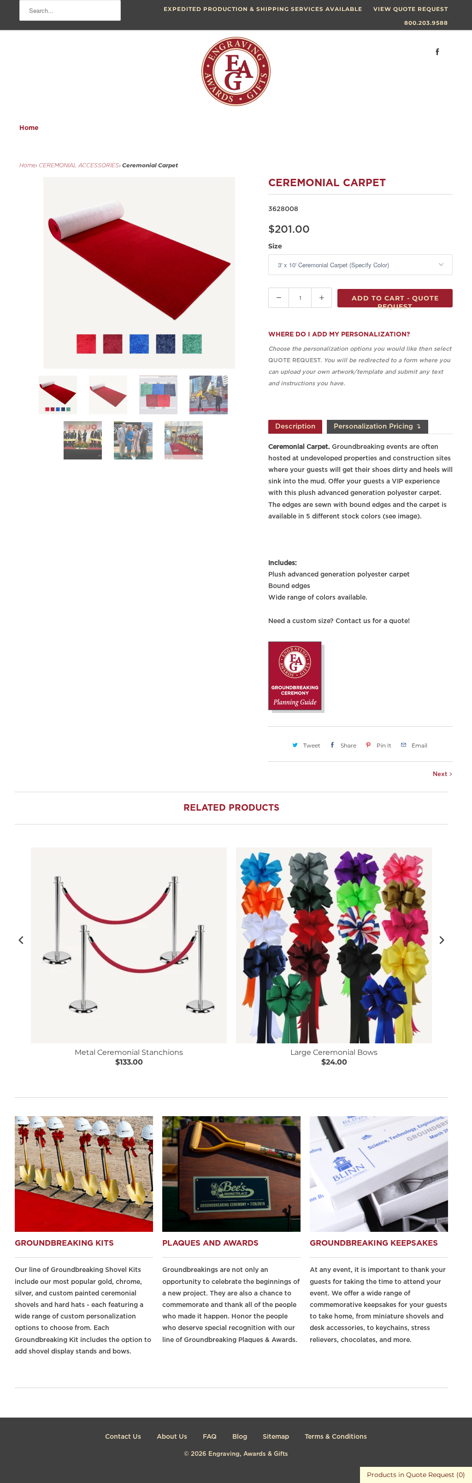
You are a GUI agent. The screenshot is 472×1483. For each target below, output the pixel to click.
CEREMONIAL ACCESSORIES (79, 165)
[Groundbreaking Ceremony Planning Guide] (296, 711)
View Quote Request (410, 9)
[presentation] (21, 940)
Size (275, 246)
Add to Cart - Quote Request (395, 300)
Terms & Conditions (336, 1437)
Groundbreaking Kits (64, 1243)
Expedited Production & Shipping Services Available (263, 9)
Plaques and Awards (210, 1243)
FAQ (210, 1437)
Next (441, 774)
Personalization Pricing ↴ (377, 427)
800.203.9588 (426, 22)
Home (29, 128)
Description (295, 427)
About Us (172, 1437)
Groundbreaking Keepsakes (374, 1243)
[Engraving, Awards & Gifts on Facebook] (437, 51)
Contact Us (123, 1437)
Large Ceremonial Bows (334, 1052)
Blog (239, 1437)
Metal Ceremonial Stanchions (129, 1052)
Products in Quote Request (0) (416, 1475)
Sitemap (276, 1437)
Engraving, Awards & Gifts (248, 1454)
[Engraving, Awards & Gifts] (236, 75)
